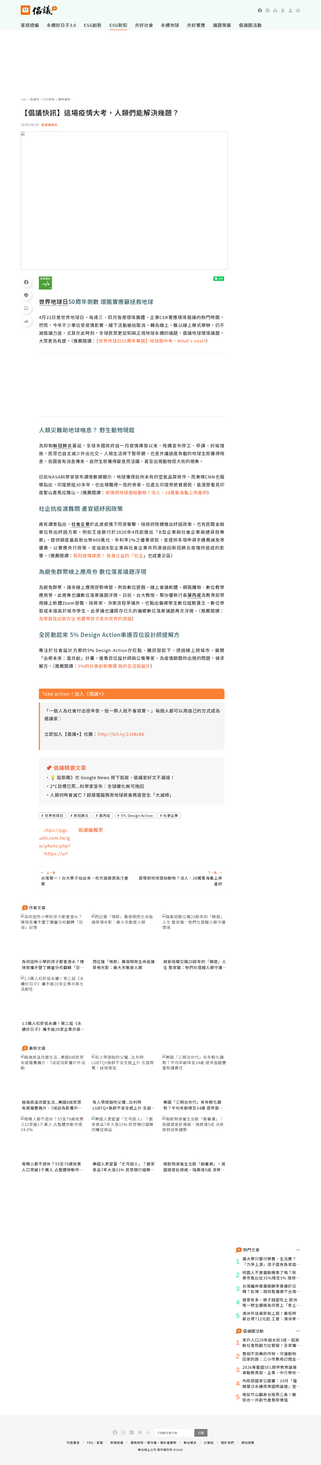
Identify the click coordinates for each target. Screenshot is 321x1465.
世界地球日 (54, 815)
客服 (100, 1442)
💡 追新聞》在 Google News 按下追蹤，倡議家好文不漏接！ (112, 777)
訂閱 (201, 1433)
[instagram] (267, 10)
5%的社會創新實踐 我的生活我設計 (114, 666)
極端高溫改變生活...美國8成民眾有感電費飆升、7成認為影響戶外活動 (52, 1105)
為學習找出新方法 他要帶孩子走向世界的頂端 (85, 618)
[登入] (290, 10)
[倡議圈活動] (298, 1331)
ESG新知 (118, 25)
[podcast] (275, 10)
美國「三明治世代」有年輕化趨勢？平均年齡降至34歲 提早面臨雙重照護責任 (193, 1105)
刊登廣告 (73, 1442)
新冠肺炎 (81, 815)
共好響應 (196, 25)
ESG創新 (93, 25)
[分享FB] (26, 281)
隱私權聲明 (168, 1442)
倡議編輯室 (49, 124)
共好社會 (144, 25)
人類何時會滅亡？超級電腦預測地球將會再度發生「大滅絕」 (112, 795)
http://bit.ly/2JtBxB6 (121, 734)
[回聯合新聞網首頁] (25, 10)
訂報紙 (209, 1442)
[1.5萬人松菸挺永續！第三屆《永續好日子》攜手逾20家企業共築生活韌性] (53, 997)
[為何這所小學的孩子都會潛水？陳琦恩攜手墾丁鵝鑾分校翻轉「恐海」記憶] (53, 935)
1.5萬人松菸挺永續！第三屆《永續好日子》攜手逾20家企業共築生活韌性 (53, 1026)
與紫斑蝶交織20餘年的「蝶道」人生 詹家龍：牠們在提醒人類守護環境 (195, 964)
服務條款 (137, 1442)
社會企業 (170, 815)
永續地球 (170, 25)
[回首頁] (39, 10)
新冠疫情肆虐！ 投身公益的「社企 (108, 555)
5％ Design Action (137, 815)
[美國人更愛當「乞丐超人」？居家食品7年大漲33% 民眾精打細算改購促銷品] (124, 1138)
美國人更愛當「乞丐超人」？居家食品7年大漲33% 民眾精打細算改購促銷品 (124, 1167)
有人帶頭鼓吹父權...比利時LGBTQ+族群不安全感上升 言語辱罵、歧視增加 (124, 1105)
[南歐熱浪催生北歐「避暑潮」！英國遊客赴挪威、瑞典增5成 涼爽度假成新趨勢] (195, 1138)
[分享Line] (26, 295)
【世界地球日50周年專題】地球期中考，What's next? (151, 341)
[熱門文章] (298, 1250)
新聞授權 (116, 1442)
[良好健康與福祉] (45, 283)
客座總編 (30, 25)
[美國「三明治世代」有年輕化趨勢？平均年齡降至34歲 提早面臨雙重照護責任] (195, 1076)
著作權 (152, 1442)
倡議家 (34, 99)
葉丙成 (104, 815)
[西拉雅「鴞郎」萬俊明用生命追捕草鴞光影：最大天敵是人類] (124, 935)
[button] (298, 10)
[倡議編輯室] (55, 842)
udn (24, 99)
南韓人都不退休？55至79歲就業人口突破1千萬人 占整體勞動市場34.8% (52, 1167)
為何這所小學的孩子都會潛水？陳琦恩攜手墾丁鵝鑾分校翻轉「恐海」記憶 (53, 964)
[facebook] (260, 10)
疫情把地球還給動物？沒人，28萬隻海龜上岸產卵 (156, 492)
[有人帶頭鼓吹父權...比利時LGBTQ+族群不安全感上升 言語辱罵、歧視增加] (124, 1076)
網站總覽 (247, 1442)
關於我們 (227, 1442)
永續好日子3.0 (61, 25)
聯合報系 (190, 1442)
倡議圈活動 (250, 25)
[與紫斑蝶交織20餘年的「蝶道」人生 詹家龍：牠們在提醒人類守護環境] (195, 935)
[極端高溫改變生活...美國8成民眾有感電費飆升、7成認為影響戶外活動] (53, 1076)
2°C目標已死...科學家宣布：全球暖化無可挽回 (97, 786)
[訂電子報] (283, 10)
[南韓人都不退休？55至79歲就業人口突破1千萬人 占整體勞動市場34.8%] (53, 1138)
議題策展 (222, 25)
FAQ (90, 1442)
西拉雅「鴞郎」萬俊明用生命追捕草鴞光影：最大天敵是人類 (124, 964)
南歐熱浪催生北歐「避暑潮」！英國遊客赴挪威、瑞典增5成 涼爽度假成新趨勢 (194, 1167)
